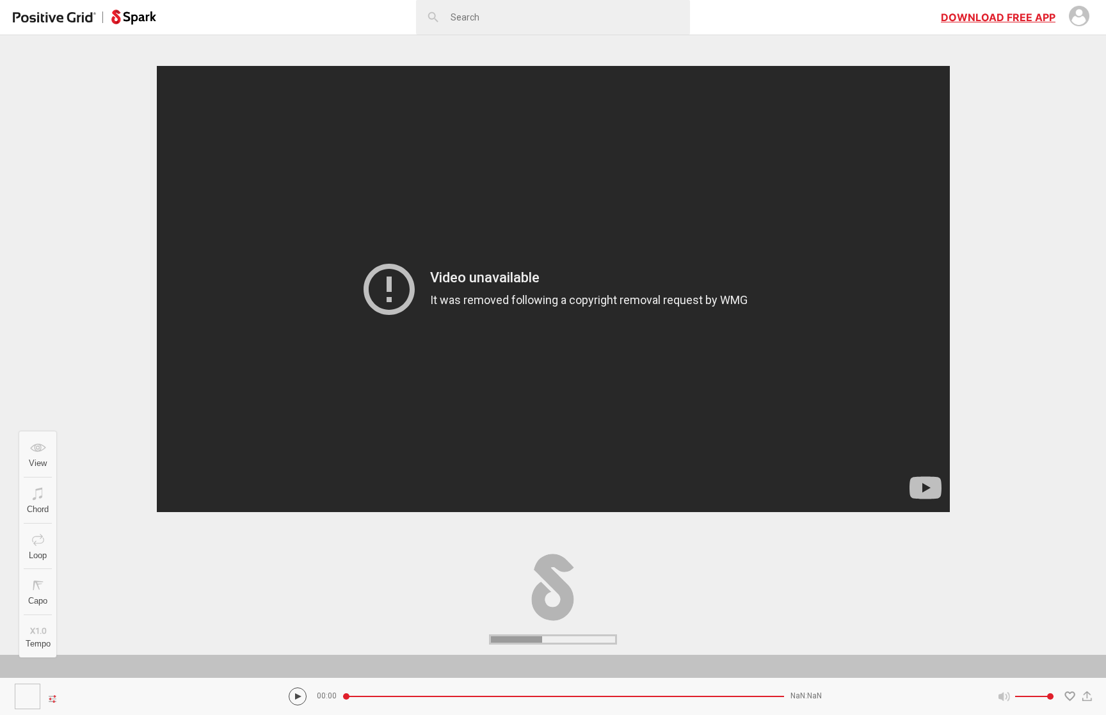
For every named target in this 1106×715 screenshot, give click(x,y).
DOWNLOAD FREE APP (998, 17)
